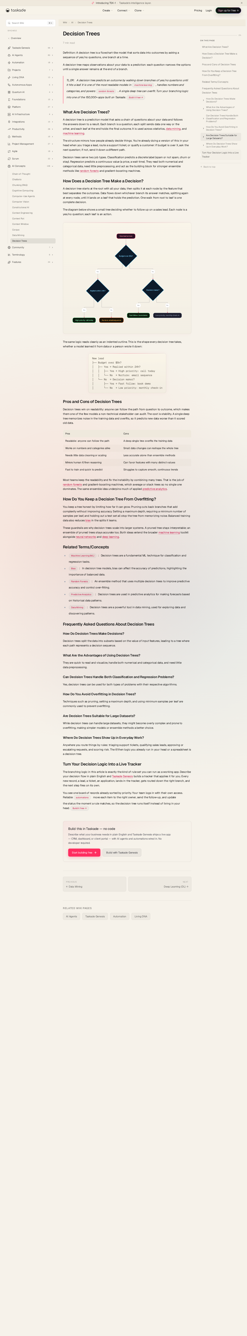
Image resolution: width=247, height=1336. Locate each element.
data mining (173, 128)
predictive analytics (155, 489)
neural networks (86, 536)
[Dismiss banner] (241, 3)
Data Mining (77, 607)
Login (209, 10)
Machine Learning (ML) (82, 555)
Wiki (65, 22)
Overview (16, 38)
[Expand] (52, 48)
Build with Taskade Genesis (121, 852)
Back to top (209, 166)
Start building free (82, 852)
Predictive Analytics (81, 594)
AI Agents (71, 916)
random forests (106, 91)
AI (72, 22)
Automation (119, 916)
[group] (127, 278)
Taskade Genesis (122, 776)
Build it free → (136, 97)
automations (82, 797)
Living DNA (141, 916)
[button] (31, 47)
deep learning (110, 536)
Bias (73, 568)
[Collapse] (52, 166)
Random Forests (79, 581)
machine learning (143, 85)
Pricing (198, 10)
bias (87, 520)
